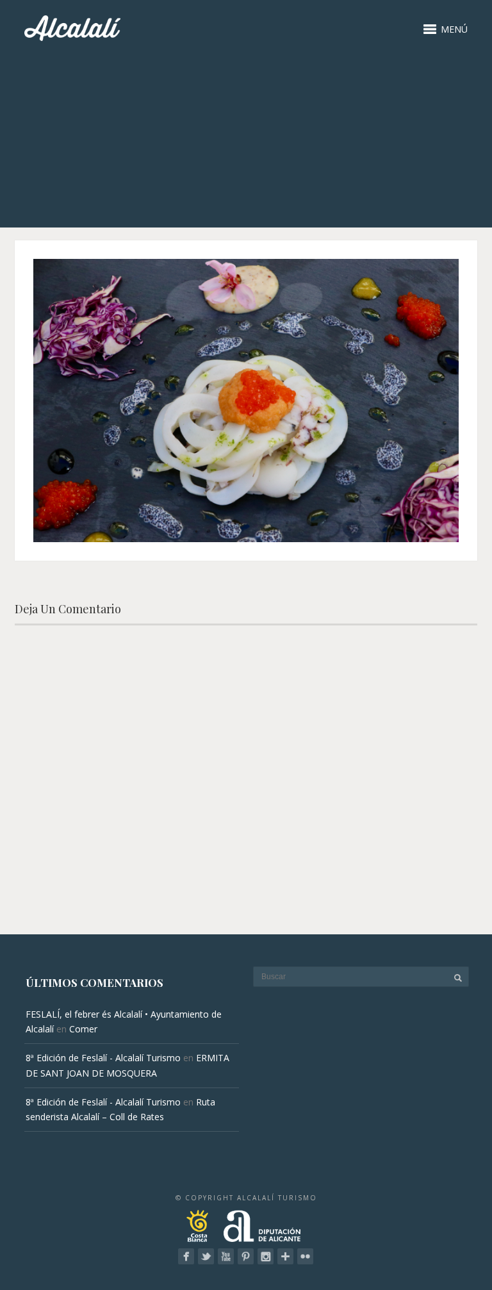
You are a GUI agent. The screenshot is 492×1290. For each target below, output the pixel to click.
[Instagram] (266, 1256)
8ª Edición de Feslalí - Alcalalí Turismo (103, 1058)
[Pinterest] (246, 1256)
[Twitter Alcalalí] (206, 1256)
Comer (83, 1029)
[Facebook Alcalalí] (186, 1256)
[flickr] (305, 1256)
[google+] (285, 1256)
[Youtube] (226, 1256)
